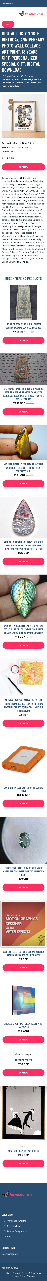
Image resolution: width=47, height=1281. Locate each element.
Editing (31, 143)
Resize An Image (14, 1226)
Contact (16, 1273)
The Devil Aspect (23, 1060)
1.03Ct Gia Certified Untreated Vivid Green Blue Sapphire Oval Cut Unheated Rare (23, 871)
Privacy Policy (18, 1276)
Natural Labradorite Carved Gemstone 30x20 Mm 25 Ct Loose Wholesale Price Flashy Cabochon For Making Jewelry (23, 629)
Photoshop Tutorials (16, 1220)
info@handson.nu (9, 4)
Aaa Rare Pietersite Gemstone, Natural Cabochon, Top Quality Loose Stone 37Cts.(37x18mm (23, 468)
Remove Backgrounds (17, 1231)
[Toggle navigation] (5, 13)
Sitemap (31, 1276)
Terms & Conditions (31, 1273)
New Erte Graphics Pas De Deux (23, 1150)
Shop (8, 24)
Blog (9, 1236)
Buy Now (23, 167)
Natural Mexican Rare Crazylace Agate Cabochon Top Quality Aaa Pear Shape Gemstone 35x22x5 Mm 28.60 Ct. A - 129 (23, 545)
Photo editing (20, 143)
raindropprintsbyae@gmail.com (16, 226)
